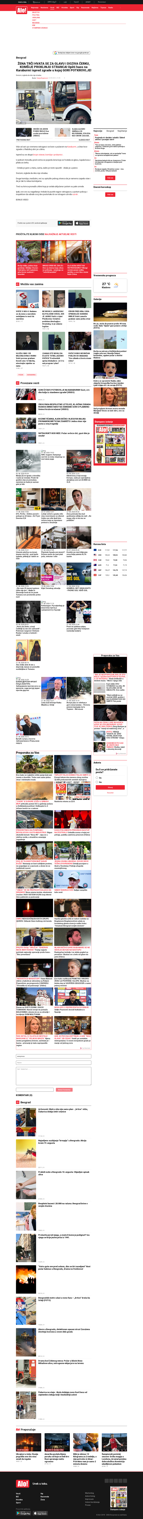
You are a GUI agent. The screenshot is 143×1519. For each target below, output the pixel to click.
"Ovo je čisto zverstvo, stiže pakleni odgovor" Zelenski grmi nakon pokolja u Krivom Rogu (110, 146)
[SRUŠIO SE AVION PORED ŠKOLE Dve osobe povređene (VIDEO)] (24, 132)
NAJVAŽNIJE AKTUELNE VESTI (60, 234)
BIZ (58, 8)
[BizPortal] (36, 2)
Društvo (36, 12)
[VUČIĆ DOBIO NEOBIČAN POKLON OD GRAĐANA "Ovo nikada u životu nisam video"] (79, 341)
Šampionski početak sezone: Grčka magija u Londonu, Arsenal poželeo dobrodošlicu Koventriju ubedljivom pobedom (114, 1459)
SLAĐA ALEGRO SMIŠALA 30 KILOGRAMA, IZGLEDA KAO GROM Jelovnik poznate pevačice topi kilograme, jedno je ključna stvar (81, 132)
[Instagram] (111, 1481)
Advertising (90, 1496)
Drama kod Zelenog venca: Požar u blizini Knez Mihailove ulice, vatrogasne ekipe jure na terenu (61, 1362)
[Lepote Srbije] (52, 2)
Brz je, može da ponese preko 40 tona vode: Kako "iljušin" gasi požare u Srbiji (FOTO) (110, 326)
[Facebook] (107, 1481)
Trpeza (103, 8)
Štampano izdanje (40, 28)
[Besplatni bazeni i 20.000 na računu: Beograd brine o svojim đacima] (26, 1216)
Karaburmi (72, 147)
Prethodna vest (23, 140)
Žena (43, 1500)
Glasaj (110, 787)
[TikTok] (116, 1481)
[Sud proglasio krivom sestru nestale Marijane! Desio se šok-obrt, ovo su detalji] (110, 396)
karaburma (31, 375)
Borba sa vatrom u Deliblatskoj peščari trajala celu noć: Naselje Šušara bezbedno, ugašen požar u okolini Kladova (110, 354)
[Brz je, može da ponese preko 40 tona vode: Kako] (110, 312)
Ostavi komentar (64, 1090)
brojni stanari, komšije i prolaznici (48, 154)
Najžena (95, 8)
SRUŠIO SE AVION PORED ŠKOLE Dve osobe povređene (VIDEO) (41, 132)
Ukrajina (36, 17)
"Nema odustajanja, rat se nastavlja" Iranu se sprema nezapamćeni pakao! (110, 154)
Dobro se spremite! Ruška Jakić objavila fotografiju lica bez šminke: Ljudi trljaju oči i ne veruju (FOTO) (109, 383)
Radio (110, 8)
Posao (88, 1505)
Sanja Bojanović (42, 78)
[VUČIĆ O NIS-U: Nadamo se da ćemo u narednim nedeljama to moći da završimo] (27, 299)
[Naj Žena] (65, 2)
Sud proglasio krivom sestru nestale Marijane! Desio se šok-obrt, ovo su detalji (109, 411)
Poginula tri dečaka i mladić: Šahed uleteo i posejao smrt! (110, 139)
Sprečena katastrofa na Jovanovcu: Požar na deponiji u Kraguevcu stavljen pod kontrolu (110, 162)
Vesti (52, 8)
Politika (35, 15)
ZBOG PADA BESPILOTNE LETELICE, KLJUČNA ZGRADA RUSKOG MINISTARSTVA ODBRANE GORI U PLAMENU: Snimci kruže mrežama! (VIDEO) (64, 406)
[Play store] (65, 223)
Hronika (64, 8)
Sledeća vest (84, 140)
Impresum (89, 1499)
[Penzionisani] (102, 2)
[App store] (82, 223)
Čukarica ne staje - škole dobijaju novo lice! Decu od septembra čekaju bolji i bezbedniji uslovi (62, 1393)
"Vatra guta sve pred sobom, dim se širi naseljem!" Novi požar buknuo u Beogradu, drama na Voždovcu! (64, 1267)
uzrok (75, 194)
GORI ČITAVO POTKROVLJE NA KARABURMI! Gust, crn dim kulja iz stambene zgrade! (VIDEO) (63, 391)
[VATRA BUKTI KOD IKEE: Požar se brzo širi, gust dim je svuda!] (26, 438)
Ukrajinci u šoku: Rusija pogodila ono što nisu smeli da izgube (27, 1456)
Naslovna (44, 8)
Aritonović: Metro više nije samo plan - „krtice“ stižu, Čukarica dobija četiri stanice (63, 1110)
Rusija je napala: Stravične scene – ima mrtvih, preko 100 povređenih (109, 170)
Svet (34, 20)
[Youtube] (120, 1481)
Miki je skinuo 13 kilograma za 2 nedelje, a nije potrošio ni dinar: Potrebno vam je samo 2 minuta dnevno (85, 1459)
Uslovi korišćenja (92, 1502)
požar (21, 375)
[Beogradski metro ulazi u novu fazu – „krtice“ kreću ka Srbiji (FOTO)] (26, 1311)
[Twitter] (125, 1481)
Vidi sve (110, 178)
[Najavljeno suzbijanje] (26, 1153)
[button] (68, 78)
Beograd (35, 23)
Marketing (89, 1493)
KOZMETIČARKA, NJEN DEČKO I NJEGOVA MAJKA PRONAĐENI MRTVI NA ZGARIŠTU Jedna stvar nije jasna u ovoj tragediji (62, 421)
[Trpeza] (76, 2)
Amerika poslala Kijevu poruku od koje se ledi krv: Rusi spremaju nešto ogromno (57, 1458)
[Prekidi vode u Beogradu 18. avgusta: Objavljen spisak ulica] (26, 1185)
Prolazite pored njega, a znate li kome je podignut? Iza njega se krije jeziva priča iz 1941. (63, 1236)
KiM (33, 25)
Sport (72, 8)
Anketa (97, 762)
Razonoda (85, 8)
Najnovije (34, 8)
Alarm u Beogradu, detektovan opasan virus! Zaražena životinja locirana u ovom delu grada (64, 1330)
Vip (77, 8)
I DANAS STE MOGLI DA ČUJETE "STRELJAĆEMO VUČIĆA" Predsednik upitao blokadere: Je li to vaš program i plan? (53, 358)
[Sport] (88, 2)
